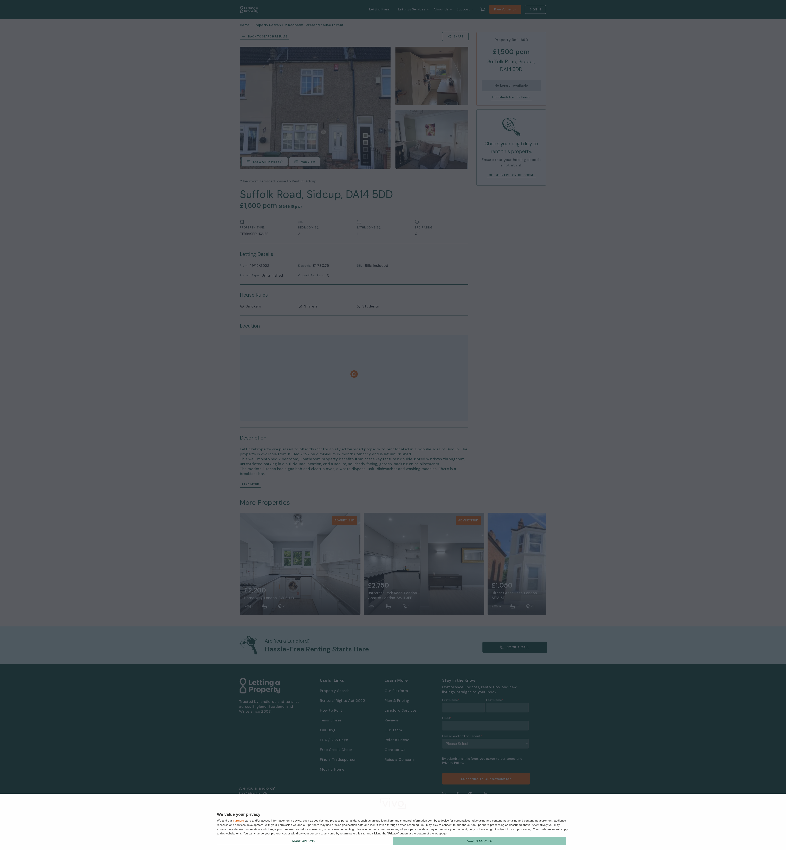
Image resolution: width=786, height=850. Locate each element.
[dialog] (393, 822)
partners (238, 820)
